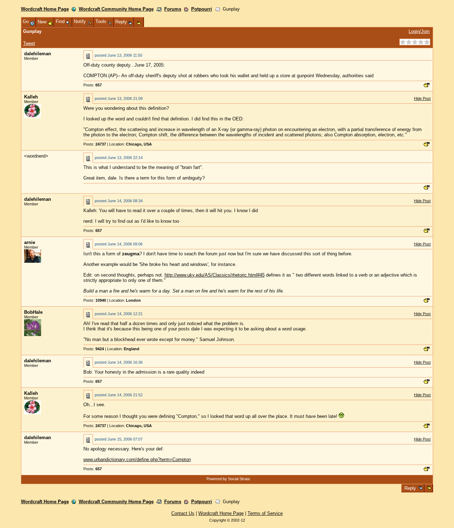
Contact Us (182, 513)
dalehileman (37, 53)
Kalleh (31, 97)
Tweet (29, 43)
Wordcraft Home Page (45, 9)
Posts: (92, 85)
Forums (172, 9)
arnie (29, 242)
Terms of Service (265, 513)
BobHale (33, 312)
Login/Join (419, 31)
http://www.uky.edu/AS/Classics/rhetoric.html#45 (215, 275)
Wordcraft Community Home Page (116, 9)
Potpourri (201, 9)
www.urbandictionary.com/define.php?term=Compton (137, 459)
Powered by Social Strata (228, 479)
